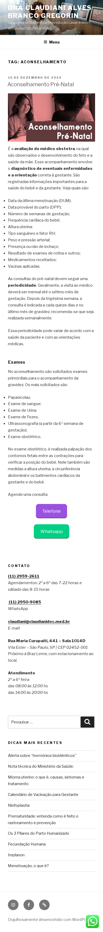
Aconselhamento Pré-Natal (40, 84)
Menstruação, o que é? (28, 865)
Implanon (16, 855)
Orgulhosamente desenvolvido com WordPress (50, 919)
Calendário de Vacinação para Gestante (43, 794)
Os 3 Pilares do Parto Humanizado (38, 833)
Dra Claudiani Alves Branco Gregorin (49, 12)
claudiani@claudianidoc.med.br (39, 621)
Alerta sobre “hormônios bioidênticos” (42, 755)
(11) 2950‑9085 (24, 602)
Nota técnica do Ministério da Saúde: (41, 766)
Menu (54, 42)
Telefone (51, 511)
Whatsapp (51, 531)
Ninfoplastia (19, 805)
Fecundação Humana (27, 844)
